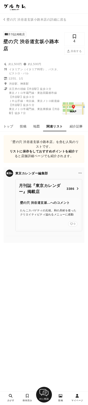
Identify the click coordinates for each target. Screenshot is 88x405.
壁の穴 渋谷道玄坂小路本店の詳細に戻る (36, 19)
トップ (8, 126)
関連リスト (54, 126)
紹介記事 (76, 126)
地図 (36, 126)
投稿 (23, 126)
